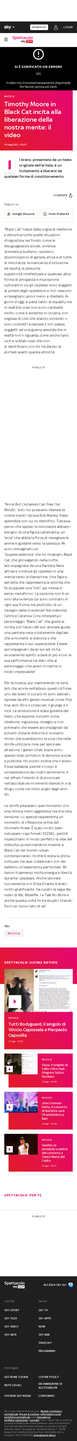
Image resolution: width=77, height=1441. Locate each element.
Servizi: (42, 1301)
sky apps (45, 1318)
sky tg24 (10, 1318)
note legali (12, 1385)
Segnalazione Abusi (44, 1435)
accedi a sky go (55, 1284)
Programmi (46, 1351)
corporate (46, 1395)
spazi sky (45, 1342)
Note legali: (11, 1368)
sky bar (44, 1334)
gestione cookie (16, 1377)
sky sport (11, 1310)
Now (41, 1326)
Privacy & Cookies (29, 1414)
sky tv (43, 1310)
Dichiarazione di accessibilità (50, 1385)
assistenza (21, 1420)
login (68, 27)
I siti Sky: (9, 1301)
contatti (35, 1420)
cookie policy (48, 1377)
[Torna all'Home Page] (22, 39)
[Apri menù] (6, 39)
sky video (11, 1326)
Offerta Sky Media (17, 1395)
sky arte (10, 1334)
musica (14, 933)
